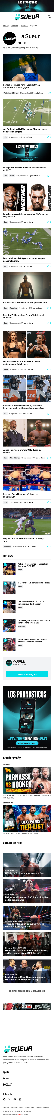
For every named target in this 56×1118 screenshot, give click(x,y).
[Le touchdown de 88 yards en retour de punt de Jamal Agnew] (27, 241)
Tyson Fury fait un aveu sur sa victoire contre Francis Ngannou (34, 621)
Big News (21, 626)
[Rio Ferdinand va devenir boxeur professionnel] (27, 285)
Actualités (14, 25)
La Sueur (24, 25)
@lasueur (19, 661)
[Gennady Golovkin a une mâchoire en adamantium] (27, 477)
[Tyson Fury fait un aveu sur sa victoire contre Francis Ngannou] (9, 625)
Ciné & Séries (15, 458)
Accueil (5, 25)
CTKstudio (25, 1114)
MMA (12, 176)
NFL (5, 137)
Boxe (6, 176)
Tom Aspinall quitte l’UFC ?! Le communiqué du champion (31, 602)
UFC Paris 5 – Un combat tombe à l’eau (34, 582)
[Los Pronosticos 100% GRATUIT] (27, 6)
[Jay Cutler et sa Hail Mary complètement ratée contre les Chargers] (27, 112)
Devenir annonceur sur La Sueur (27, 991)
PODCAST (7, 1084)
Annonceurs (29, 1107)
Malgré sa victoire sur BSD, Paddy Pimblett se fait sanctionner (32, 640)
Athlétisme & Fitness (11, 93)
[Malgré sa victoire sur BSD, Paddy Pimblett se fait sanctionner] (9, 644)
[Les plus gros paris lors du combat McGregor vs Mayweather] (27, 197)
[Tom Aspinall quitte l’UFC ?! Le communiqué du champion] (9, 606)
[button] (4, 16)
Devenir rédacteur (42, 1107)
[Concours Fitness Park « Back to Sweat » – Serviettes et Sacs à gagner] (27, 67)
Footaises (13, 308)
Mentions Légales (17, 1107)
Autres (6, 1078)
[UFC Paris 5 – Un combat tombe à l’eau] (9, 587)
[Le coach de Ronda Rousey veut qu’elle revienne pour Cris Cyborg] (27, 344)
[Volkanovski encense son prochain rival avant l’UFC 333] (9, 569)
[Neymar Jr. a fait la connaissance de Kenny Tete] (27, 521)
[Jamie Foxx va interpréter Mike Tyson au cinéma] (27, 432)
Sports (6, 1071)
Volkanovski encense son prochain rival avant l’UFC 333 (33, 565)
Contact (6, 1107)
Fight (20, 570)
